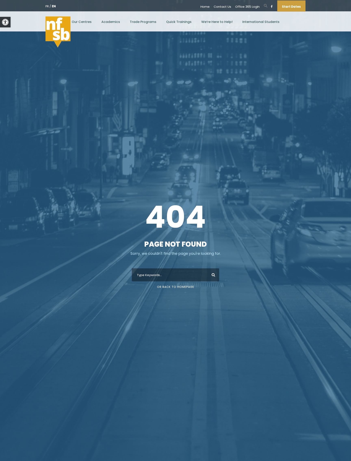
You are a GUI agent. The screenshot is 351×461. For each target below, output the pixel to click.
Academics (110, 21)
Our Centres (82, 21)
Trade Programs (143, 21)
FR (47, 6)
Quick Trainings (179, 21)
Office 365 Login (247, 6)
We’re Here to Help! (217, 21)
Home (205, 6)
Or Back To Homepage (175, 287)
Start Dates (291, 6)
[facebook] (272, 6)
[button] (5, 22)
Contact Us (222, 6)
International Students (261, 21)
